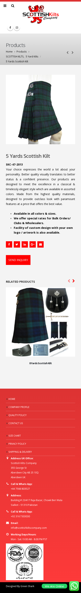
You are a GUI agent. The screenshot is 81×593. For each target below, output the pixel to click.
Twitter (17, 244)
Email (40, 244)
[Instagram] (17, 28)
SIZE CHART (14, 435)
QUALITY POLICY (17, 415)
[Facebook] (10, 28)
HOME (11, 398)
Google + (32, 244)
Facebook (9, 244)
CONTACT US (15, 423)
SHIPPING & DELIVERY (20, 451)
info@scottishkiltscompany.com (29, 527)
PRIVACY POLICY (17, 443)
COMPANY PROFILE (18, 407)
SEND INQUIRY (18, 260)
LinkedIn (25, 244)
